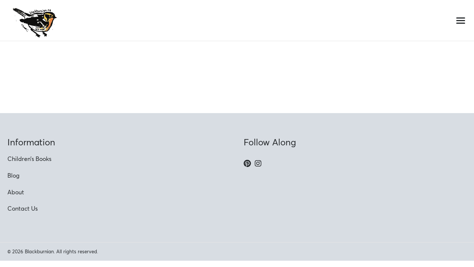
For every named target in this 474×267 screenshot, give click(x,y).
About (15, 192)
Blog (13, 175)
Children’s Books (29, 158)
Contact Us (22, 208)
